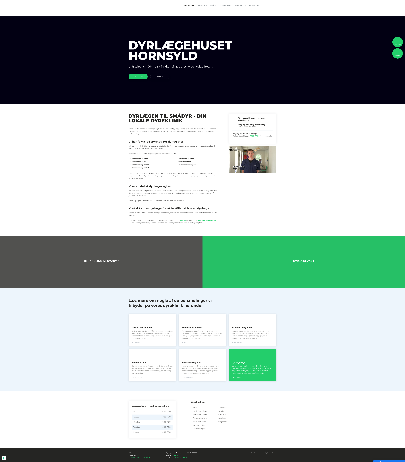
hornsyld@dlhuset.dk (207, 220)
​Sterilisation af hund (186, 159)
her (145, 196)
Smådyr (213, 5)
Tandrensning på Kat (140, 168)
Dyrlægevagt (226, 5)
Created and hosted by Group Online (263, 453)
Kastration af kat (184, 162)
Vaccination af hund (140, 159)
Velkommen (189, 5)
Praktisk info (240, 5)
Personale (202, 5)
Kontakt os (254, 5)
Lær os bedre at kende (247, 127)
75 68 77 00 (181, 220)
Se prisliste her (244, 120)
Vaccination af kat (139, 162)
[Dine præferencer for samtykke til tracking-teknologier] (4, 458)
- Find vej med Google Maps (139, 457)
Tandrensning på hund (141, 165)
